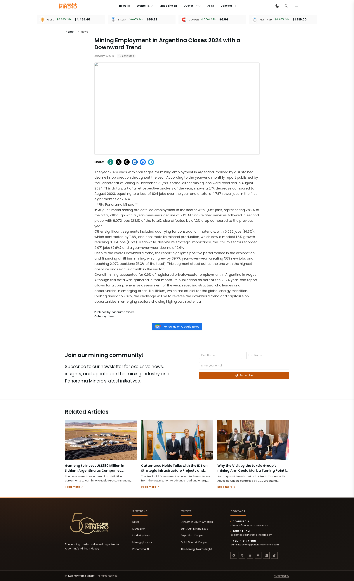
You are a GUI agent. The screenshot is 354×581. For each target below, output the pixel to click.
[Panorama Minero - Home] (67, 6)
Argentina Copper (192, 535)
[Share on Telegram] (151, 162)
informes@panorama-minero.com (250, 525)
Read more (72, 487)
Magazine (138, 528)
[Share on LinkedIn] (135, 162)
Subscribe (246, 375)
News (135, 522)
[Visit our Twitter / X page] (242, 555)
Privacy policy (281, 575)
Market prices (141, 535)
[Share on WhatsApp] (110, 162)
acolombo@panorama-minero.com (251, 534)
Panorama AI (140, 549)
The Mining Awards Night (196, 549)
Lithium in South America (197, 522)
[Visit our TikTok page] (274, 555)
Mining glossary (142, 542)
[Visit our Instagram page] (250, 555)
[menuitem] (124, 6)
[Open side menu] (296, 6)
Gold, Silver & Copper (194, 542)
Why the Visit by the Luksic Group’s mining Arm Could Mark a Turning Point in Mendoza (252, 470)
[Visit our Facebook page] (233, 555)
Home (70, 32)
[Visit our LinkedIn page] (266, 555)
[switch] (277, 6)
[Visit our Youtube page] (258, 555)
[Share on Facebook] (143, 162)
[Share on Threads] (127, 162)
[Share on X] (119, 162)
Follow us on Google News (181, 326)
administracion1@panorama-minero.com (254, 544)
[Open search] (286, 6)
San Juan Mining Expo (194, 528)
